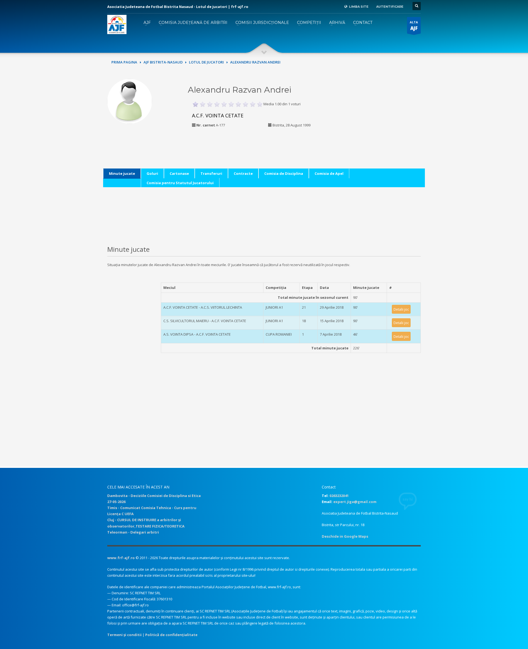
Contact (362, 22)
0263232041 (339, 495)
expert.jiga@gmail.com (354, 501)
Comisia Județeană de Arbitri (193, 22)
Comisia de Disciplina (283, 173)
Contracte (243, 173)
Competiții (309, 22)
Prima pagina (124, 62)
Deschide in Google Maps (345, 536)
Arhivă (337, 22)
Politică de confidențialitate (171, 634)
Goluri (152, 173)
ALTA (414, 25)
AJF (147, 22)
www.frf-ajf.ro (121, 557)
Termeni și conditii (124, 634)
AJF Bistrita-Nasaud (163, 62)
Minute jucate (122, 173)
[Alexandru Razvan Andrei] (129, 100)
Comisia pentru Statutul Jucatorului (180, 182)
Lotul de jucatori (206, 62)
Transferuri (211, 173)
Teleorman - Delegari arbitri (133, 532)
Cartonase (179, 173)
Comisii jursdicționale (262, 22)
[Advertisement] (383, 113)
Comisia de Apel (329, 173)
